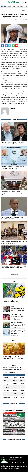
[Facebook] (2, 45)
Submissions (12, 459)
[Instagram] (9, 462)
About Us (3, 457)
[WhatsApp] (13, 45)
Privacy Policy (19, 457)
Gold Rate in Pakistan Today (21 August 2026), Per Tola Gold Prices (13, 357)
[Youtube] (7, 462)
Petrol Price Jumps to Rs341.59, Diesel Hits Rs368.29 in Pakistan (14, 301)
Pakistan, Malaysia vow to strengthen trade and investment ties (12, 167)
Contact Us (11, 457)
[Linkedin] (17, 462)
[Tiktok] (12, 462)
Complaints (4, 459)
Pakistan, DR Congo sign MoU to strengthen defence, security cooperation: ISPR (14, 192)
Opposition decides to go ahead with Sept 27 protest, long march (14, 242)
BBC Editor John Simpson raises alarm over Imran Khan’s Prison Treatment (12, 143)
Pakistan (24, 10)
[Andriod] (20, 462)
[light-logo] (14, 2)
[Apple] (23, 462)
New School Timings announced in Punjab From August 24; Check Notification (13, 267)
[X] (9, 45)
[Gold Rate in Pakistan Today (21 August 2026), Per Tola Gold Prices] (14, 349)
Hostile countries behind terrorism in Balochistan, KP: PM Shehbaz (12, 218)
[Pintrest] (15, 462)
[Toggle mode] (24, 3)
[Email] (16, 45)
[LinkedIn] (6, 45)
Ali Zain (5, 20)
